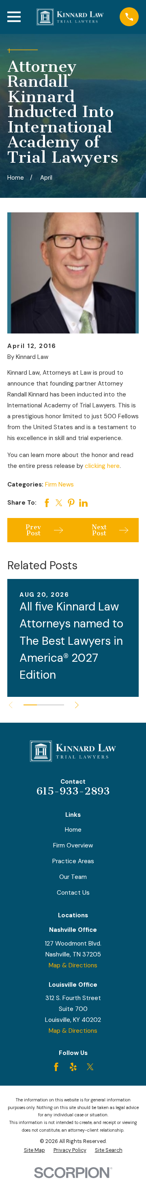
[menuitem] (34, 1150)
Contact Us (73, 893)
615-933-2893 (73, 791)
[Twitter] (90, 1067)
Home (73, 830)
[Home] (70, 17)
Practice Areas (73, 861)
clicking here (102, 466)
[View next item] (76, 705)
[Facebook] (56, 1067)
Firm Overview (73, 845)
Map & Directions (73, 965)
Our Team (73, 877)
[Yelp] (73, 1067)
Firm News (59, 484)
